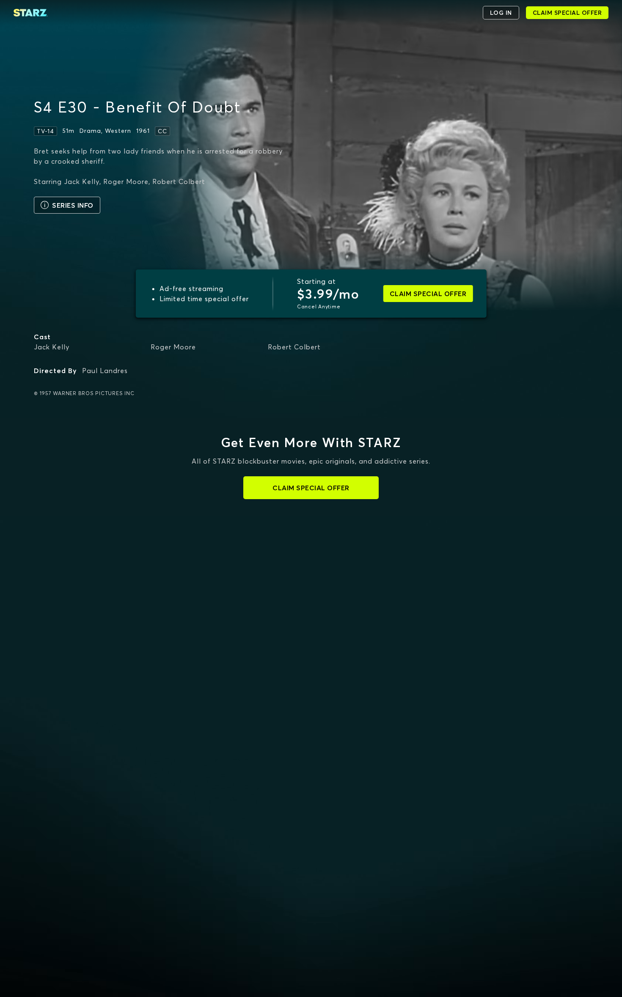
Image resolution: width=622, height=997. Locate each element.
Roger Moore (173, 347)
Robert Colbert (294, 347)
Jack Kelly (51, 347)
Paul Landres (105, 370)
